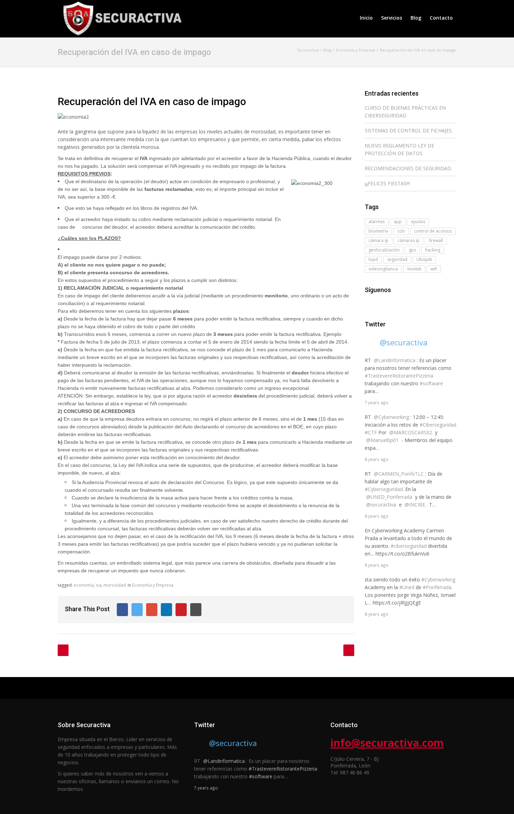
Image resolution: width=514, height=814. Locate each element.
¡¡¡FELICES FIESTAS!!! (387, 183)
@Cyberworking (391, 417)
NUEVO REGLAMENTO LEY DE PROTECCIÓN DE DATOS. (399, 149)
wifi (433, 269)
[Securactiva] (121, 17)
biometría (378, 231)
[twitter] (378, 304)
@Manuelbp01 (382, 440)
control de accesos (433, 231)
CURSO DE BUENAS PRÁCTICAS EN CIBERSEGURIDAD (405, 111)
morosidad (114, 585)
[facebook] (368, 304)
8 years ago (376, 459)
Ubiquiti (424, 259)
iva (98, 585)
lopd (373, 259)
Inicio (366, 17)
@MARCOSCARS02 (410, 432)
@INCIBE (415, 504)
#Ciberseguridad (438, 424)
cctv (401, 231)
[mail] (388, 304)
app (398, 222)
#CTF (371, 432)
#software (431, 383)
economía (84, 585)
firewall (436, 240)
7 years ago (376, 402)
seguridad (397, 259)
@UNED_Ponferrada (389, 497)
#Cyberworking (438, 579)
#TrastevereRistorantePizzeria (399, 375)
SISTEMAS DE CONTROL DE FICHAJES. (409, 130)
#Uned (406, 587)
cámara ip (378, 240)
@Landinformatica (394, 360)
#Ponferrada (437, 587)
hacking (432, 250)
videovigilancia (383, 269)
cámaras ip (409, 240)
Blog (416, 17)
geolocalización (384, 250)
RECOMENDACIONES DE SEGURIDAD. (408, 168)
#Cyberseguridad (384, 489)
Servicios (391, 17)
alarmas (377, 222)
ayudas (418, 222)
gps (412, 250)
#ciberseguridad (409, 546)
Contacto (441, 17)
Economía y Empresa (152, 585)
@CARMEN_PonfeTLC (399, 473)
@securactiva (404, 342)
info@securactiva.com (387, 743)
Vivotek (414, 269)
